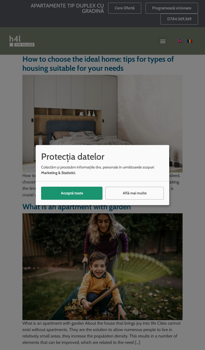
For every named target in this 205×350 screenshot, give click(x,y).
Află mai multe (135, 193)
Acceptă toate (72, 193)
